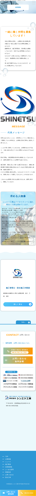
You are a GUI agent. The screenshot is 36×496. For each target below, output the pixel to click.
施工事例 (8, 464)
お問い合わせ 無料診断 (10, 493)
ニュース (8, 461)
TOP (6, 456)
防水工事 (8, 477)
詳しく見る (18, 304)
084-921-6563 (29, 493)
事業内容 (8, 472)
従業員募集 (8, 467)
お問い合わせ (9, 474)
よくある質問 (9, 469)
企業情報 (8, 459)
